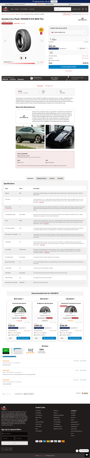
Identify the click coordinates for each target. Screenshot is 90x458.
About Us (56, 412)
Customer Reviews (40, 422)
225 (23, 23)
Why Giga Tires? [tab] (49, 86)
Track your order (76, 9)
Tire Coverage (57, 424)
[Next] (41, 40)
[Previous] (5, 40)
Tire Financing (39, 415)
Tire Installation (24, 9)
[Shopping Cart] (86, 9)
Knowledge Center (58, 426)
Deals (12, 9)
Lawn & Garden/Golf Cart (76, 431)
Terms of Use (38, 424)
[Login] (83, 9)
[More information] (23, 299)
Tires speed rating (8, 208)
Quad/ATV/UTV (74, 426)
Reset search (67, 14)
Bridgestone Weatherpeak (45, 303)
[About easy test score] (12, 62)
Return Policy (38, 417)
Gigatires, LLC (42, 455)
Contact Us (56, 410)
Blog (36, 428)
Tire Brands (38, 410)
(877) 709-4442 (50, 162)
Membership (56, 417)
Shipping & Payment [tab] (41, 178)
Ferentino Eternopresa (19, 303)
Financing (31, 9)
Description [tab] (40, 86)
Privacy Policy (38, 426)
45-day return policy (22, 420)
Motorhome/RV (74, 422)
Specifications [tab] (30, 178)
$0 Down (83, 48)
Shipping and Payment (59, 415)
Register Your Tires (58, 428)
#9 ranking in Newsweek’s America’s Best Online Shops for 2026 (13, 415)
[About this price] (66, 48)
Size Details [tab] (60, 178)
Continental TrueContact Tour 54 (71, 303)
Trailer (72, 419)
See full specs (68, 71)
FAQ (36, 419)
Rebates (17, 9)
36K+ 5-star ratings (10, 416)
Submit (15, 443)
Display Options (19, 394)
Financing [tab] (52, 178)
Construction (74, 428)
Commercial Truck (75, 424)
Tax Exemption (39, 431)
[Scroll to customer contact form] (85, 78)
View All (72, 435)
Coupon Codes (57, 419)
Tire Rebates (38, 412)
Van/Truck (73, 417)
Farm (72, 433)
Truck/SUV (73, 415)
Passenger (4, 21)
